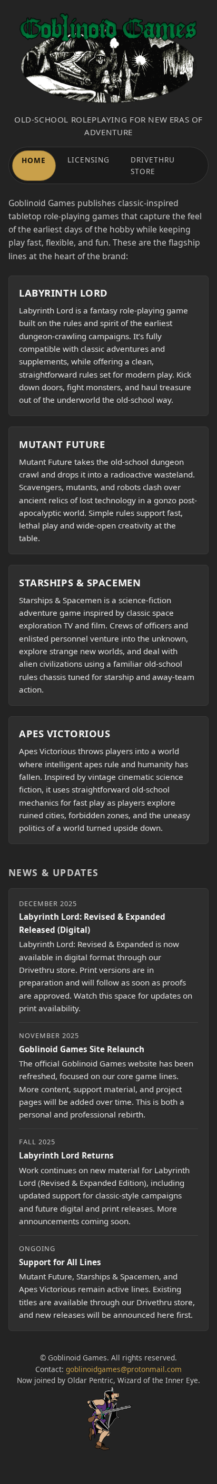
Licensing (88, 160)
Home (34, 160)
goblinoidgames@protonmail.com (124, 1369)
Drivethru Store (153, 165)
